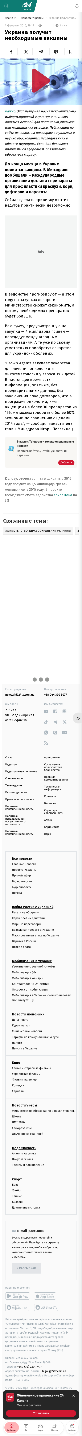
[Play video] (41, 81)
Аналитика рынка (24, 1153)
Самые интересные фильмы (31, 1068)
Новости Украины (32, 18)
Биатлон (18, 1202)
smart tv (17, 1307)
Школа (16, 1116)
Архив (48, 820)
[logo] (27, 6)
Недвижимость (24, 1148)
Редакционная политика (21, 771)
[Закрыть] (73, 1395)
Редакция (11, 764)
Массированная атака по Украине (35, 935)
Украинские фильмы (26, 1074)
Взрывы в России (24, 941)
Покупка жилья (22, 1159)
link (46, 711)
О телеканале (14, 778)
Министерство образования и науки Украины (43, 1111)
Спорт (17, 1179)
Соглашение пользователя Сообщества (53, 767)
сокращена (63, 495)
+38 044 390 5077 (55, 694)
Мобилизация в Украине (32, 961)
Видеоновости (22, 881)
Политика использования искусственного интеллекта (15, 820)
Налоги (17, 1042)
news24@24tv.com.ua (19, 694)
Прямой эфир (21, 875)
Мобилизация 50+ (24, 972)
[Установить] (41, 1405)
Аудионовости (22, 887)
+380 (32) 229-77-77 (29, 1366)
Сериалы (18, 1091)
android (17, 1296)
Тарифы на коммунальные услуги (35, 1037)
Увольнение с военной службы (33, 966)
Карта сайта (52, 827)
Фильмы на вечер (24, 1079)
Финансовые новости (27, 1031)
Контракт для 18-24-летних (30, 984)
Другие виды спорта (26, 1207)
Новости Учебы (24, 1105)
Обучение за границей (27, 1133)
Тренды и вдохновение (28, 1165)
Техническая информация (52, 788)
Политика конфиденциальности (19, 808)
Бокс (15, 1184)
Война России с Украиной (32, 907)
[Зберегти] (71, 51)
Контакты (50, 796)
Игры (47, 834)
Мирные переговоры (26, 924)
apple (46, 1296)
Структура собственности (53, 812)
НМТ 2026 (18, 1122)
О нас (8, 757)
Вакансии (50, 803)
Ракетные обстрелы (25, 912)
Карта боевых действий (28, 918)
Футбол (17, 1190)
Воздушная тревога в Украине (33, 929)
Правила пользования (19, 799)
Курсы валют (21, 1025)
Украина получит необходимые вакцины (62, 18)
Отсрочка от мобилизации (30, 989)
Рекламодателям (16, 792)
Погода (17, 893)
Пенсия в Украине (24, 1048)
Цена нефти (20, 1020)
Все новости (22, 859)
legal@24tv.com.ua (54, 1371)
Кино (16, 1063)
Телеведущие (13, 785)
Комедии (18, 1085)
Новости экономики (28, 1014)
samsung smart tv (46, 1307)
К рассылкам (26, 1268)
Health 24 (11, 18)
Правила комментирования (56, 778)
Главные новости (24, 864)
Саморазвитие (22, 1128)
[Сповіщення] (77, 5)
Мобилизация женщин (27, 978)
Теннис (17, 1196)
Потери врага (21, 947)
